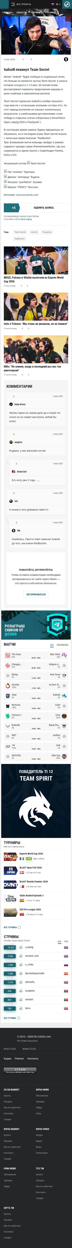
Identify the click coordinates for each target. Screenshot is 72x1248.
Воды (38, 1147)
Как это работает (12, 1108)
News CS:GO (10, 1049)
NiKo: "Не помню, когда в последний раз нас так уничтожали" (32, 368)
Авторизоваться (36, 594)
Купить (7, 1096)
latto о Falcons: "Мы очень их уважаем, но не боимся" (36, 323)
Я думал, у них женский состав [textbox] (27, 451)
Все (52, 645)
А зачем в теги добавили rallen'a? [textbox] (28, 510)
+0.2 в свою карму (23, 219)
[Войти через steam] (67, 4)
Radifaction (19, 239)
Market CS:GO (29, 1049)
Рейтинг (19, 1059)
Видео (39, 1141)
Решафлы (47, 232)
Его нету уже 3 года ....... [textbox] (26, 480)
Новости (21, 12)
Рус (66, 941)
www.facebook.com (27, 195)
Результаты (62, 645)
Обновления (42, 1096)
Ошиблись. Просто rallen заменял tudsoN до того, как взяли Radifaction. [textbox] (36, 541)
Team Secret (20, 232)
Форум (39, 1135)
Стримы (35, 12)
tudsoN (34, 232)
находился (20, 85)
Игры (38, 1114)
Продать (8, 1102)
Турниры (50, 12)
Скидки (7, 1119)
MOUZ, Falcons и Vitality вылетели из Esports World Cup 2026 (34, 279)
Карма (7, 1059)
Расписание (42, 1153)
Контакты (33, 1059)
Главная (7, 12)
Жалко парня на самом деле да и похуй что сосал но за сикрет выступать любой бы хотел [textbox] (35, 417)
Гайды (39, 1108)
